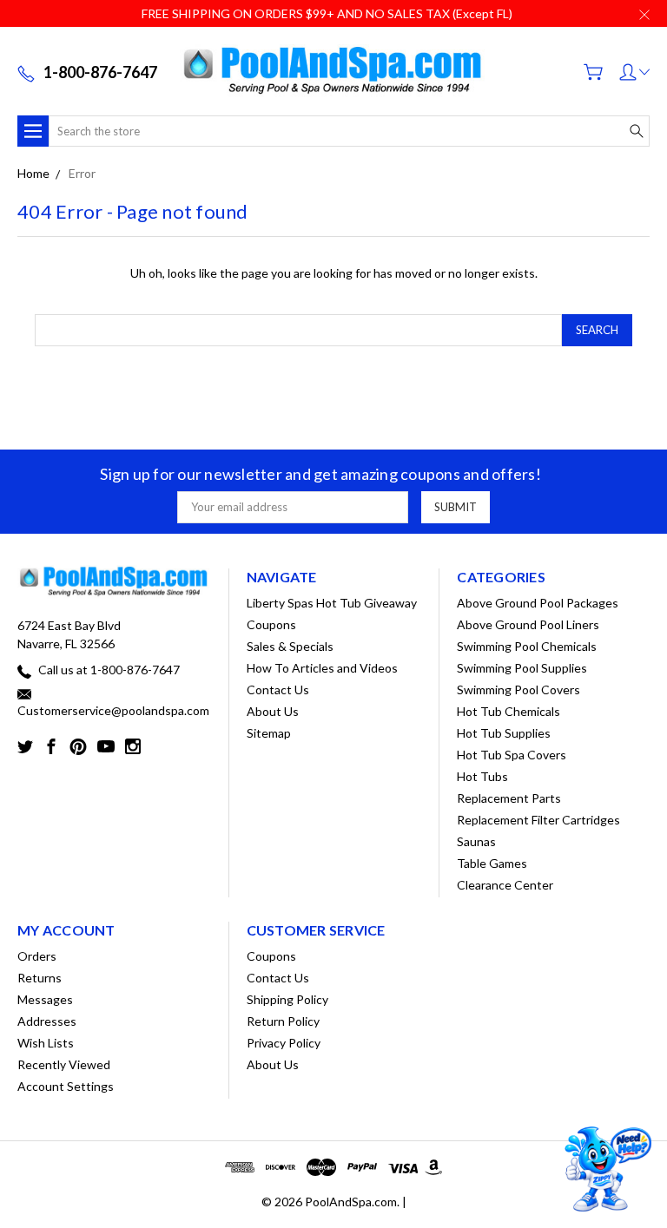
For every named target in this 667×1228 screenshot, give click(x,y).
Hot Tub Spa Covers (511, 754)
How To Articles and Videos (322, 667)
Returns (39, 977)
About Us (273, 711)
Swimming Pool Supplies (522, 667)
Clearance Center (505, 884)
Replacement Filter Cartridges (538, 819)
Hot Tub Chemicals (508, 711)
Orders (36, 956)
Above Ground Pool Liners (528, 624)
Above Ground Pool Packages (537, 602)
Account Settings (65, 1086)
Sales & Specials (290, 646)
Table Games (492, 863)
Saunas (476, 841)
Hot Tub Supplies (504, 733)
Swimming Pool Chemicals (527, 646)
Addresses (46, 1021)
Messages (45, 999)
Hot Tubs (482, 776)
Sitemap (269, 733)
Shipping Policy (287, 999)
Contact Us (278, 689)
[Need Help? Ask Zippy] (605, 1169)
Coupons (271, 624)
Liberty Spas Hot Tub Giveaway (332, 602)
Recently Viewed (63, 1064)
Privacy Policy (283, 1042)
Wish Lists (45, 1042)
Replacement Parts (509, 798)
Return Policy (283, 1021)
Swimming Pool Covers (518, 689)
